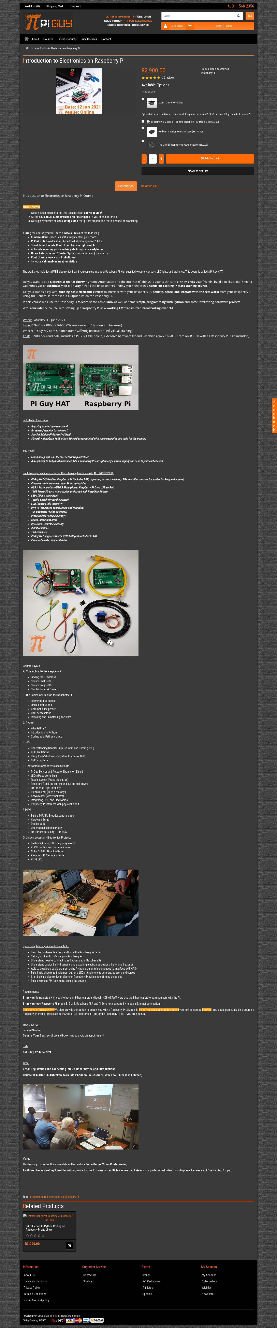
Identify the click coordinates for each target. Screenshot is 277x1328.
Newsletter (208, 1294)
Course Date (149, 91)
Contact (106, 39)
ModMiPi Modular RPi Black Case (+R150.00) (180, 131)
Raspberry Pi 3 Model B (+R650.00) (201, 121)
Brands (146, 1275)
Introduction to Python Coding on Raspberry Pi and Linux (45, 1227)
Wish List (207, 1287)
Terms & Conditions (35, 1294)
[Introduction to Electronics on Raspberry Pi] (79, 91)
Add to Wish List (199, 171)
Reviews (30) (150, 186)
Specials (147, 1294)
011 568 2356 (242, 6)
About (35, 39)
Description (126, 186)
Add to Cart (211, 158)
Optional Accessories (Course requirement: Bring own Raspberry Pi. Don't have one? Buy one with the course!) (196, 114)
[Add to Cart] (69, 1246)
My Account (177, 26)
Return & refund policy (36, 1300)
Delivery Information (35, 1281)
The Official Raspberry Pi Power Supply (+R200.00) (183, 144)
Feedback (274, 415)
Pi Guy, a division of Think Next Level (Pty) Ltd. (58, 1315)
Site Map (88, 1281)
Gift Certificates (151, 1281)
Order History (209, 1281)
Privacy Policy (32, 1287)
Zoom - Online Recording (170, 102)
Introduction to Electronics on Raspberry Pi (57, 48)
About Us (29, 1275)
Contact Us (89, 1275)
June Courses (89, 39)
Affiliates (148, 1287)
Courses (48, 39)
